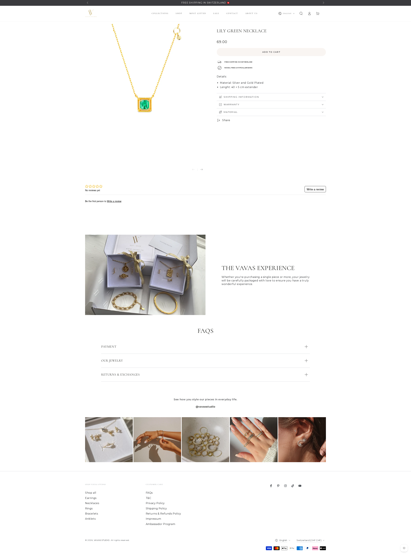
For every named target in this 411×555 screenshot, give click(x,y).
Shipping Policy (156, 508)
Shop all (90, 492)
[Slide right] (323, 3)
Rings (89, 508)
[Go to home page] (91, 13)
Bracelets (91, 513)
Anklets (90, 518)
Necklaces (92, 503)
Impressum (153, 518)
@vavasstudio (205, 406)
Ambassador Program (160, 524)
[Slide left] (88, 3)
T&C (148, 498)
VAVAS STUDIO (102, 540)
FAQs (149, 492)
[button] (301, 13)
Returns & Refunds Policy (163, 513)
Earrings (90, 498)
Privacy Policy (155, 503)
